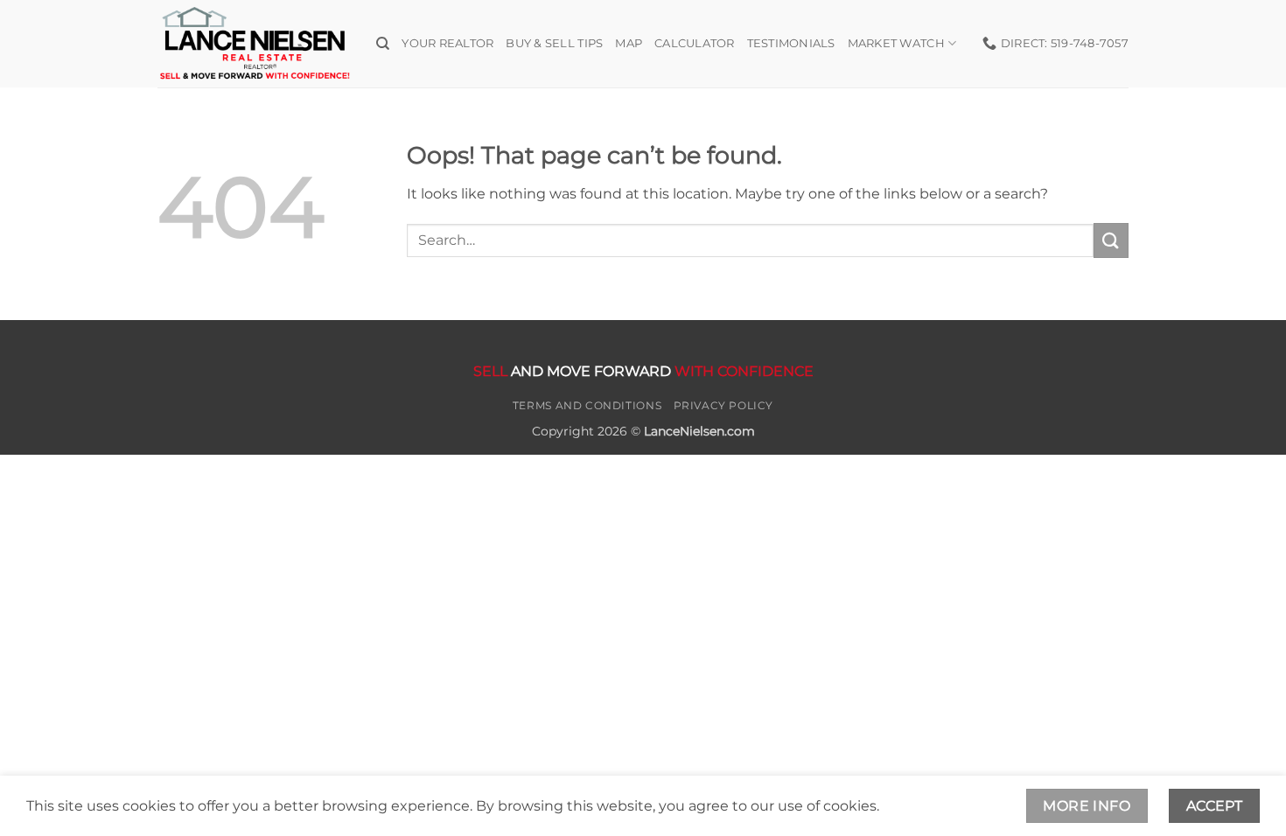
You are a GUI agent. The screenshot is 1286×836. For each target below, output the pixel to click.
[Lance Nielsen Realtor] (253, 43)
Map (628, 43)
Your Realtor (447, 43)
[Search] (382, 43)
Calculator (694, 43)
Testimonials (791, 43)
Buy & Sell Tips (554, 43)
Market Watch (896, 43)
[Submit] (1111, 240)
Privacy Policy (724, 405)
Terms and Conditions (587, 405)
